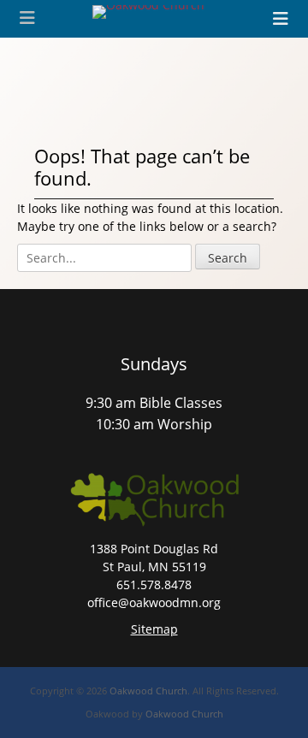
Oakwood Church (148, 690)
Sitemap (154, 629)
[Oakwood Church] (148, 12)
